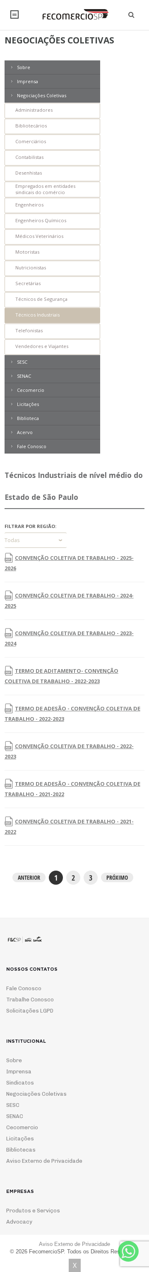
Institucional (14, 14)
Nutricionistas (30, 267)
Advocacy (19, 1222)
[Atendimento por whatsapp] (128, 1251)
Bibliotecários (31, 125)
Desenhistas (28, 173)
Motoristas (27, 252)
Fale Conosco (31, 446)
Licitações (28, 404)
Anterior (29, 877)
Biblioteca (28, 418)
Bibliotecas (21, 1150)
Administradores (34, 110)
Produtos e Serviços (33, 1210)
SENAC (24, 376)
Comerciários (30, 141)
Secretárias (28, 283)
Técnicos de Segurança (41, 299)
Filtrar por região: (30, 526)
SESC (22, 362)
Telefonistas (29, 330)
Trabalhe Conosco (30, 999)
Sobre (23, 67)
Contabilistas (29, 157)
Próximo (117, 877)
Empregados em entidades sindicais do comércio (45, 189)
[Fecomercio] (74, 14)
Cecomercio (30, 390)
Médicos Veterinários (39, 236)
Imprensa (27, 81)
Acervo (25, 432)
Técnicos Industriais (37, 315)
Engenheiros (29, 205)
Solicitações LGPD (29, 1011)
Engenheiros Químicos (40, 220)
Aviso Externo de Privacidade (44, 1161)
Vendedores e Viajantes (41, 346)
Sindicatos (20, 1083)
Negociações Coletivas (41, 95)
